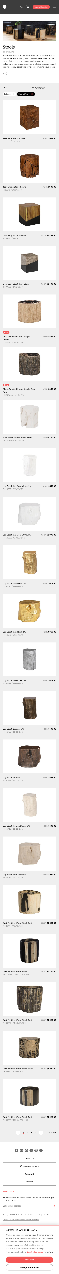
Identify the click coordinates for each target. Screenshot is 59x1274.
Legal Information (35, 1252)
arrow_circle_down (5, 73)
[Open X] (41, 1150)
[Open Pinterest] (26, 1150)
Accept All (29, 1260)
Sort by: (34, 88)
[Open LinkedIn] (31, 1150)
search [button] (21, 7)
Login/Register (41, 7)
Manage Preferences (29, 1267)
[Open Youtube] (21, 1150)
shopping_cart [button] (28, 7)
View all (52, 1133)
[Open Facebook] (16, 1150)
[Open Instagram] (36, 1150)
